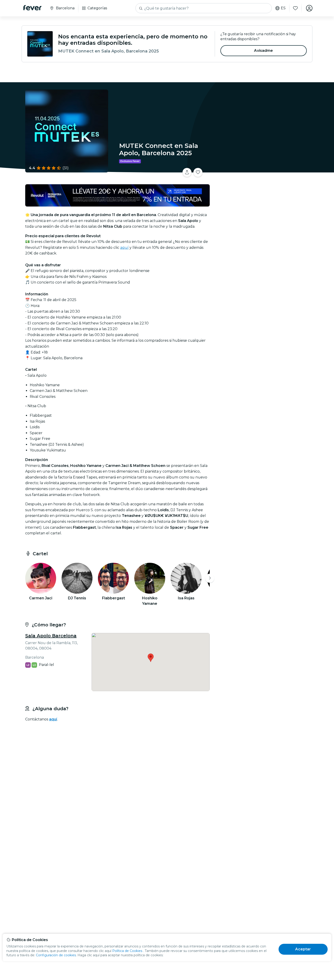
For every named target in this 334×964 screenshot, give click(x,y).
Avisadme (263, 50)
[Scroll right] (209, 578)
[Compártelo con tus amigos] (187, 172)
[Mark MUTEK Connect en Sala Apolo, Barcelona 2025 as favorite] (197, 172)
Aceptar (303, 949)
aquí (124, 247)
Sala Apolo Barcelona (51, 635)
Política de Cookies (127, 951)
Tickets (262, 169)
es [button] (283, 8)
